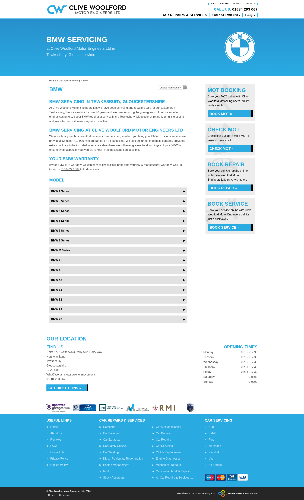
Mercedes (215, 446)
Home (213, 3)
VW (211, 458)
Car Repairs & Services (184, 15)
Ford (211, 439)
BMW (212, 433)
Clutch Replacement (168, 452)
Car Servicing (226, 15)
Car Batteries (111, 433)
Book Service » (224, 227)
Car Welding (111, 452)
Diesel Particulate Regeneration (123, 458)
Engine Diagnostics (168, 458)
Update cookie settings (59, 495)
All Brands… (216, 465)
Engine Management (116, 465)
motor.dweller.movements (80, 374)
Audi (211, 427)
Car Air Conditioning (168, 427)
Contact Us (250, 3)
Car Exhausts (111, 439)
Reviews (237, 3)
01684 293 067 (236, 9)
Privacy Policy (59, 458)
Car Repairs (163, 439)
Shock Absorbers (113, 477)
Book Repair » (223, 188)
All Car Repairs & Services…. (174, 477)
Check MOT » (222, 149)
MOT (106, 471)
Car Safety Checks (114, 446)
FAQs (250, 15)
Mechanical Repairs (168, 465)
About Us (224, 3)
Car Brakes (163, 433)
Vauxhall (214, 452)
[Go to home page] (86, 10)
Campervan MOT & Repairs (173, 471)
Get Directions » (64, 388)
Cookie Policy (59, 465)
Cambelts (109, 427)
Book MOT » (221, 114)
